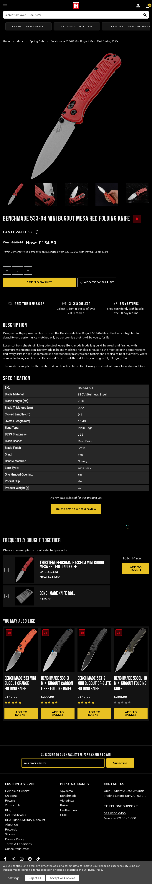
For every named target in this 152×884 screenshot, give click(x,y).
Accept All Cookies (62, 878)
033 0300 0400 (115, 813)
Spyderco (66, 791)
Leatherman (68, 810)
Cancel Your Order (17, 849)
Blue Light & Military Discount (25, 820)
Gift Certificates (15, 815)
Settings (13, 878)
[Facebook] (5, 859)
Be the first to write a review (76, 509)
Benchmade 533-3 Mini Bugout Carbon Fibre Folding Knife (57, 683)
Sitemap (10, 834)
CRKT (64, 815)
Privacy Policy (14, 839)
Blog (8, 810)
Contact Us (12, 805)
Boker (64, 805)
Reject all (35, 878)
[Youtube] (38, 859)
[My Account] (138, 6)
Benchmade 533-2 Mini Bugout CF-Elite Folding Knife (94, 683)
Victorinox (67, 800)
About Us (11, 824)
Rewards (11, 829)
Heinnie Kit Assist (17, 791)
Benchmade (68, 795)
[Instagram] (22, 859)
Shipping (11, 795)
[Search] (145, 15)
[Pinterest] (30, 859)
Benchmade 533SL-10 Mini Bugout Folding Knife (130, 683)
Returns (10, 800)
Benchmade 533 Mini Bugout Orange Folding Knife (20, 683)
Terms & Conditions (18, 844)
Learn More (101, 251)
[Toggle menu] (5, 5)
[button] (76, 508)
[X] (13, 859)
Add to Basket (136, 568)
